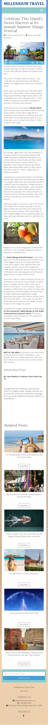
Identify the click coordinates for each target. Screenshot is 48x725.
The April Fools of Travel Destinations (24, 573)
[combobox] (24, 674)
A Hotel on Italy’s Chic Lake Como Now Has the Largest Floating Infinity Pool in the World (24, 535)
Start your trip (24, 678)
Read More (24, 466)
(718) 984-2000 (25, 703)
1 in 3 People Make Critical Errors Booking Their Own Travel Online (24, 456)
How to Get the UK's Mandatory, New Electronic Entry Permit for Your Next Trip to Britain (24, 653)
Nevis (35, 96)
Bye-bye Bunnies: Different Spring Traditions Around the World (24, 495)
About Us (24, 691)
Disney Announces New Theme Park (24, 613)
